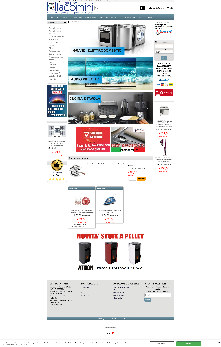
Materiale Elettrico (55, 76)
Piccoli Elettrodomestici (57, 36)
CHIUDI (219, 342)
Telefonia (52, 79)
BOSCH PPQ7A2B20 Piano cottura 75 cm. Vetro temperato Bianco (57, 143)
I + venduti (101, 188)
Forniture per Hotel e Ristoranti (109, 17)
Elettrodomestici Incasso (55, 32)
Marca (164, 49)
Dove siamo (87, 290)
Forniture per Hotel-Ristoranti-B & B (56, 63)
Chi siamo (86, 287)
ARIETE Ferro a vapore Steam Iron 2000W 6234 (110, 211)
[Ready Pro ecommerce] (110, 333)
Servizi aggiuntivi (55, 82)
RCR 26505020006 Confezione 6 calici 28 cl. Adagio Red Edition (89, 227)
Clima (51, 48)
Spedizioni (117, 290)
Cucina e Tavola (76, 17)
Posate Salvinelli (129, 17)
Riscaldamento (54, 51)
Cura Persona (54, 42)
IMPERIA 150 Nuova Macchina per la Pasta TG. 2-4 (107, 163)
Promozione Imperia (78, 158)
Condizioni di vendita (121, 287)
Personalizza (161, 344)
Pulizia (51, 45)
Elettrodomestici (61, 17)
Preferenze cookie (111, 328)
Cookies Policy (24, 344)
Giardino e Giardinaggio (54, 69)
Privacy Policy (119, 292)
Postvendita (118, 298)
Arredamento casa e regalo (57, 58)
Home (51, 17)
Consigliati (73, 188)
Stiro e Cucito (54, 39)
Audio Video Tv (90, 17)
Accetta (188, 344)
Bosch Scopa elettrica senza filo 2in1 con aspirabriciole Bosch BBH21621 (164, 159)
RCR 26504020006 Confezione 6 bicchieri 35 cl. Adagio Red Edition (82, 211)
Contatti (149, 17)
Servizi (140, 17)
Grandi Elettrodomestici (55, 27)
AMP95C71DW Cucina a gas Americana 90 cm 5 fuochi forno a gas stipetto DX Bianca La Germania (164, 123)
